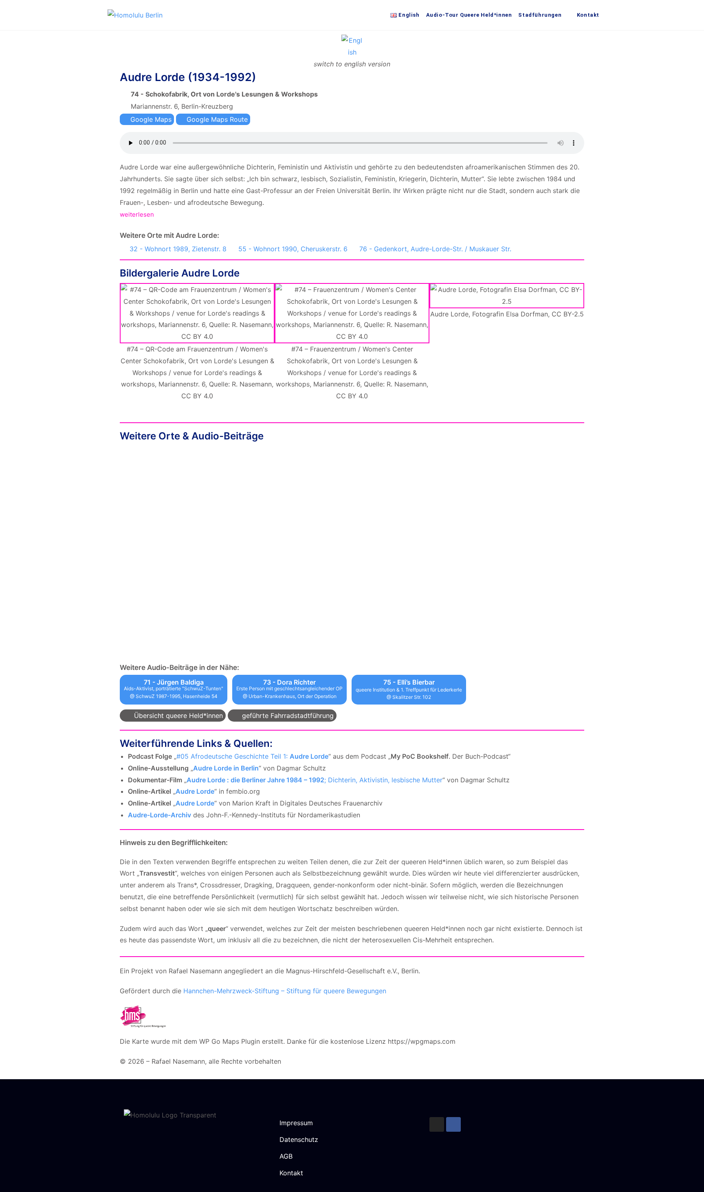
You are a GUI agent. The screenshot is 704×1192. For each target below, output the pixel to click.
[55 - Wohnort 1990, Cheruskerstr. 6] (232, 247)
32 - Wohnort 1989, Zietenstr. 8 (178, 249)
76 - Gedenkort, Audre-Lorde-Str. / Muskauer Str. (435, 249)
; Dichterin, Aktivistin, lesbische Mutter (314, 780)
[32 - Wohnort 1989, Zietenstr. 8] (123, 247)
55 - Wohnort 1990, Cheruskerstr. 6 (293, 249)
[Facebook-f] (453, 1124)
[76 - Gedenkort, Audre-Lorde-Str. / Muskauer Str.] (353, 247)
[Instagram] (436, 1124)
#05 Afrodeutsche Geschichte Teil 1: (252, 756)
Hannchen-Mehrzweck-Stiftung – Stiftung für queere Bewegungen (284, 991)
